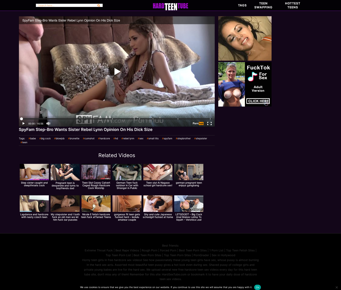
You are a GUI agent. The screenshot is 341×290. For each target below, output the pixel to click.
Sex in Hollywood (223, 255)
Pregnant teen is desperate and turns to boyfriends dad (65, 185)
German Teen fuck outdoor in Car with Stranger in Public (127, 185)
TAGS (242, 5)
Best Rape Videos (127, 250)
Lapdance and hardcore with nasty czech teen (34, 215)
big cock (46, 138)
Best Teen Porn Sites (193, 250)
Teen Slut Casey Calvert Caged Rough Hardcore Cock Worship (96, 185)
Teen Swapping (263, 5)
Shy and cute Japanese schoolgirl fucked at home (158, 215)
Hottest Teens (292, 5)
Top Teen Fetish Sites (240, 250)
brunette (74, 138)
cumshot (89, 138)
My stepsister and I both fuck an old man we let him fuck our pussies (65, 217)
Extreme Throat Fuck (99, 250)
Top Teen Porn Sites (177, 255)
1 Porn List (216, 250)
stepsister (201, 138)
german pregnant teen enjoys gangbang (189, 184)
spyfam (168, 138)
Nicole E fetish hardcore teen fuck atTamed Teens (96, 215)
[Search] (99, 5)
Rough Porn (149, 250)
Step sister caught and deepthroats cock (34, 184)
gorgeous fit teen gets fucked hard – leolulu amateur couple (127, 217)
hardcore (105, 138)
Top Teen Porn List (118, 255)
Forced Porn (168, 250)
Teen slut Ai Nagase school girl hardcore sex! (158, 184)
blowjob (60, 138)
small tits (153, 138)
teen (24, 142)
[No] (336, 287)
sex (141, 138)
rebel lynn (128, 138)
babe (33, 138)
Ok (257, 287)
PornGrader (201, 255)
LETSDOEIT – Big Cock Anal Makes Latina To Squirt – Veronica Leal (188, 217)
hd (116, 138)
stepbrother (184, 138)
